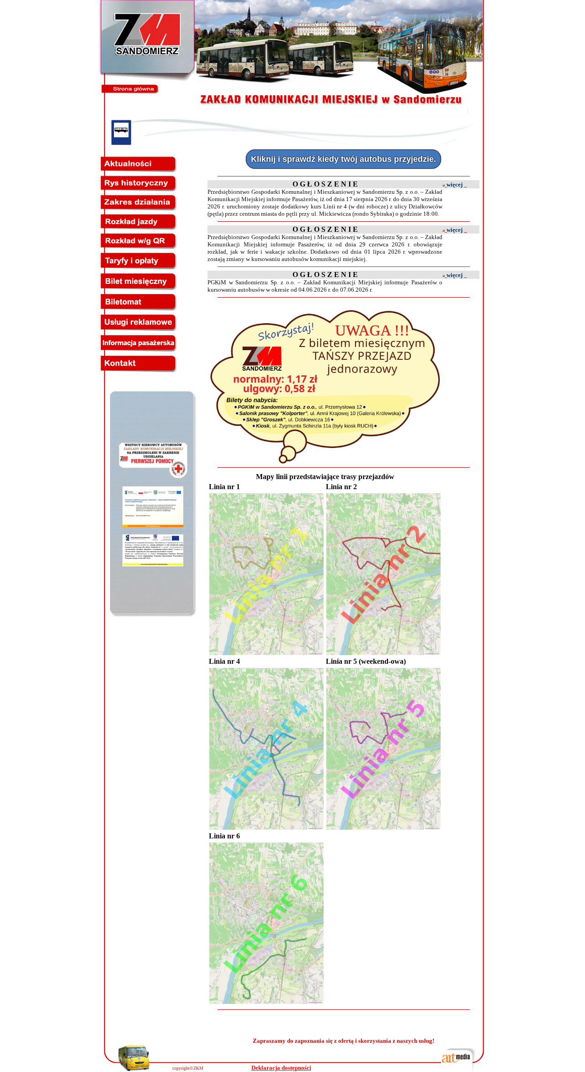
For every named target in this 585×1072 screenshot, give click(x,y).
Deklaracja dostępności (281, 1067)
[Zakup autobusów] (152, 564)
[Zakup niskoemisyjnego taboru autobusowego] (152, 524)
